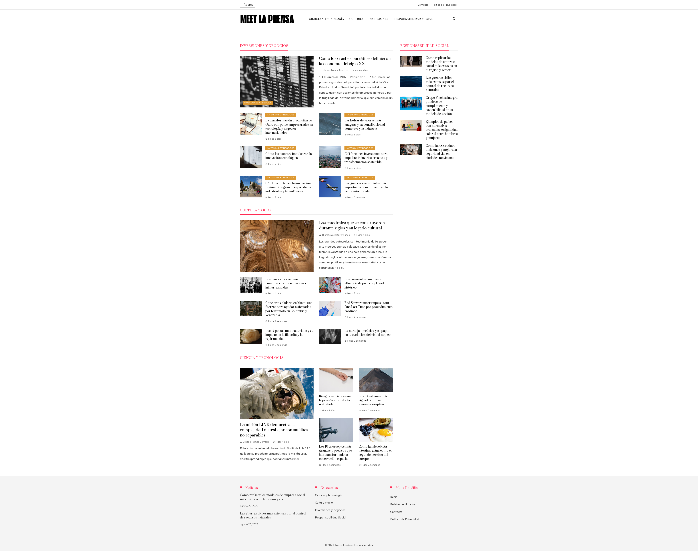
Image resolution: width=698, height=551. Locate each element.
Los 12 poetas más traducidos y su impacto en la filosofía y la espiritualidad (289, 335)
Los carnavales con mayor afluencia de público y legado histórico (365, 283)
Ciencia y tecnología (328, 495)
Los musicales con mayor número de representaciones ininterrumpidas (285, 283)
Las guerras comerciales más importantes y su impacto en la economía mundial (366, 187)
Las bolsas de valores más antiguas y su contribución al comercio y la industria (364, 125)
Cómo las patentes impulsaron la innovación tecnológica (288, 156)
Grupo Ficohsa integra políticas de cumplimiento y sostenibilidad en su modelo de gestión (441, 106)
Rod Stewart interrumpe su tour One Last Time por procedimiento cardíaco (368, 307)
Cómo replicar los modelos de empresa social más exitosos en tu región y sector (441, 64)
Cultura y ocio (324, 502)
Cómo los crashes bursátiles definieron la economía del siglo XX (355, 61)
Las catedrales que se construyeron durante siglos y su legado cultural (352, 225)
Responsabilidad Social (330, 517)
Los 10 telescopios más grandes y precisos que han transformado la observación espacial (335, 453)
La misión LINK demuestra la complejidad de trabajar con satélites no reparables (274, 430)
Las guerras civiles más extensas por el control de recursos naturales (440, 84)
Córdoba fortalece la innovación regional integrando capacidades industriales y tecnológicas (288, 187)
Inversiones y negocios (258, 102)
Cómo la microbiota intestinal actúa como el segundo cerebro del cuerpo (375, 453)
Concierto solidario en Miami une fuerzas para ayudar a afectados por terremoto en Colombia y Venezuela (288, 309)
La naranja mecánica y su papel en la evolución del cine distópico (367, 333)
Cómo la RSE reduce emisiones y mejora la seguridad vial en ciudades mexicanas (441, 152)
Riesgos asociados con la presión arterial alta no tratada (335, 400)
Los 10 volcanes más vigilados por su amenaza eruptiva (373, 400)
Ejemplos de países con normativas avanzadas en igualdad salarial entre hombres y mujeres (442, 130)
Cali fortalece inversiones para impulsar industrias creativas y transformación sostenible (366, 158)
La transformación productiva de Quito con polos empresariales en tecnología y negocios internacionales (289, 127)
